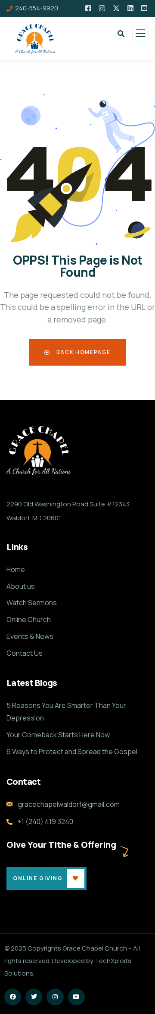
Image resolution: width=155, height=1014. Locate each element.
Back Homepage (83, 352)
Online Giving (38, 878)
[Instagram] (54, 997)
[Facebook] (12, 997)
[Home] (38, 450)
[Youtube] (76, 997)
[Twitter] (33, 997)
